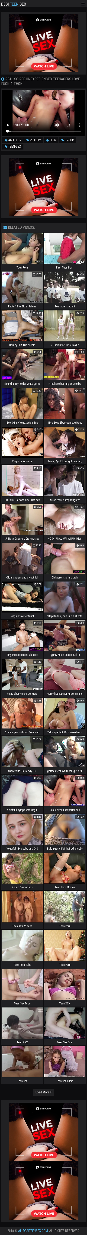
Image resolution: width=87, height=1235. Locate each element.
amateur (14, 140)
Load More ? (43, 1092)
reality (35, 140)
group (69, 140)
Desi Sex (13, 4)
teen (52, 140)
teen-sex (14, 146)
